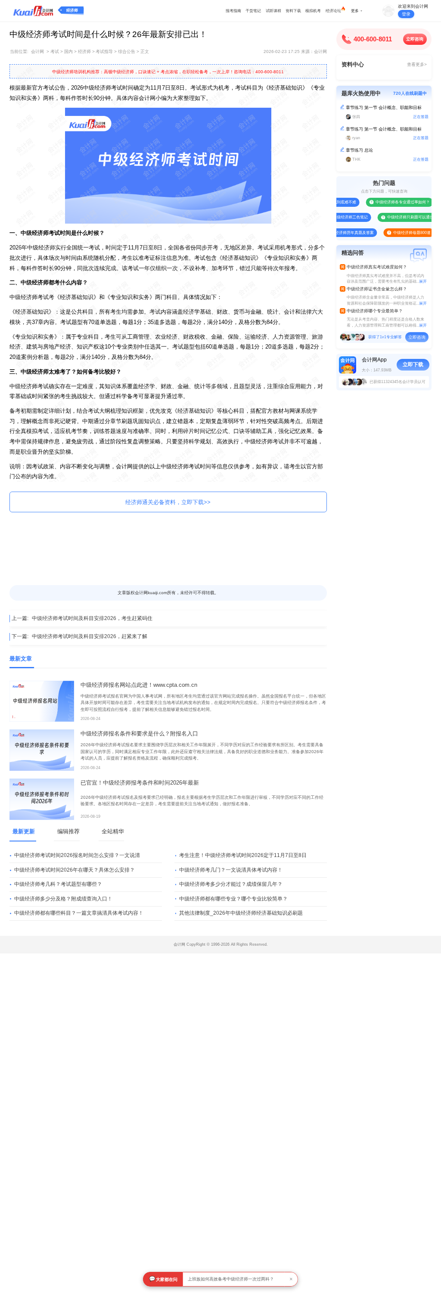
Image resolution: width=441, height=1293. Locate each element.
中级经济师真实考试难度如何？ (377, 267)
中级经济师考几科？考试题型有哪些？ (58, 884)
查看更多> (417, 64)
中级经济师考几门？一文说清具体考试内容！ (231, 870)
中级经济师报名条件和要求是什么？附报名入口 (139, 733)
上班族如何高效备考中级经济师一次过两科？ (231, 1279)
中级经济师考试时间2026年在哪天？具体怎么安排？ (74, 870)
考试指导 (104, 51)
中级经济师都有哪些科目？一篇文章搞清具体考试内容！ (78, 913)
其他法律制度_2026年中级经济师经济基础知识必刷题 (241, 913)
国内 (68, 51)
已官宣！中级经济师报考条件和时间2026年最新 (140, 782)
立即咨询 (414, 39)
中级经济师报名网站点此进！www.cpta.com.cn (139, 685)
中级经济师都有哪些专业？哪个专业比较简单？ (233, 899)
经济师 (72, 10)
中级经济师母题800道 (400, 233)
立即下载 (413, 364)
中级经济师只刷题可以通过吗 (401, 217)
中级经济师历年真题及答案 (338, 233)
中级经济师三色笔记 (338, 217)
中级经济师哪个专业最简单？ (375, 310)
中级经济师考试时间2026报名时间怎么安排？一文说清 (77, 855)
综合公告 (126, 51)
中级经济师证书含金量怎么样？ (377, 289)
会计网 (37, 51)
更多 (355, 11)
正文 (144, 51)
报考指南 (233, 11)
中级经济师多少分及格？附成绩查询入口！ (63, 899)
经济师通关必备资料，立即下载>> (168, 502)
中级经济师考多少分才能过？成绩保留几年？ (231, 884)
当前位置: (19, 51)
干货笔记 (253, 11)
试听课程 (273, 11)
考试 (54, 51)
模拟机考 (313, 11)
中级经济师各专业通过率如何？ (391, 202)
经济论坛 (333, 11)
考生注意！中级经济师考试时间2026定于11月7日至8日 (243, 855)
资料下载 (293, 11)
